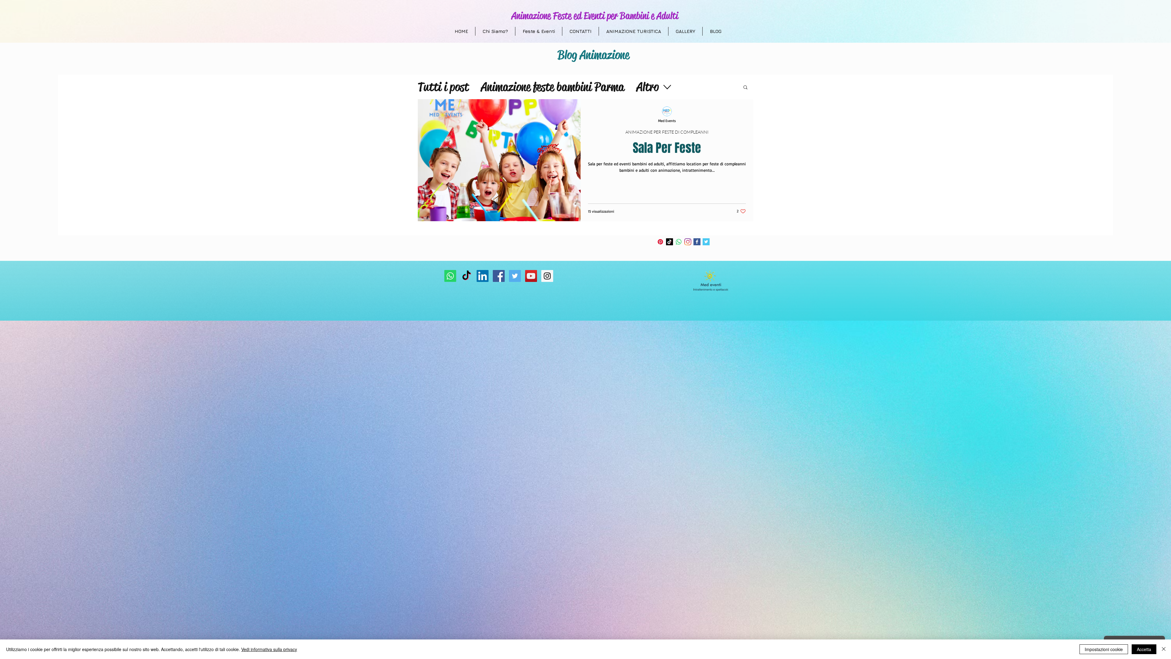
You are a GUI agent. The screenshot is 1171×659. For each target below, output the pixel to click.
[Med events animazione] (531, 276)
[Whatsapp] (678, 241)
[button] (745, 88)
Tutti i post (443, 87)
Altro (647, 87)
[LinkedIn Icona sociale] (483, 276)
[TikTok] (669, 241)
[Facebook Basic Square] (696, 241)
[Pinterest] (660, 241)
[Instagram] (687, 241)
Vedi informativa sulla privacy (269, 649)
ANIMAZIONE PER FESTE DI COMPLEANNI (666, 132)
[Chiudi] (1163, 649)
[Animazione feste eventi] (515, 276)
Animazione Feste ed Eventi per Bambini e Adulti (594, 15)
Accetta (1144, 649)
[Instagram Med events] (547, 276)
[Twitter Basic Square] (706, 241)
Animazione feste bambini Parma (552, 87)
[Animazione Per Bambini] (499, 276)
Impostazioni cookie (1104, 649)
